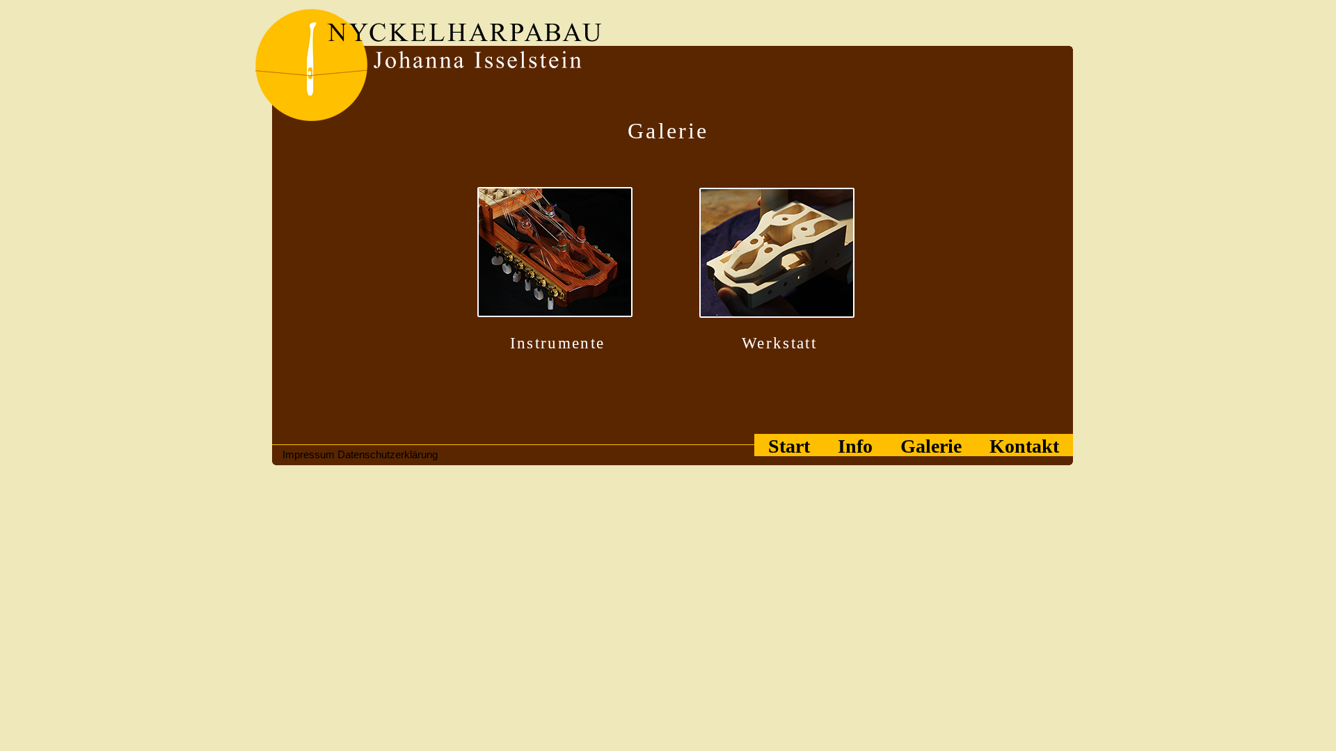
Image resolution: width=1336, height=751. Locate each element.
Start (789, 445)
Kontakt (1024, 445)
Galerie (931, 445)
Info (855, 445)
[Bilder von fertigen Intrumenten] (557, 255)
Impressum (309, 454)
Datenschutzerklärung (387, 454)
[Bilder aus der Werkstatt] (779, 255)
